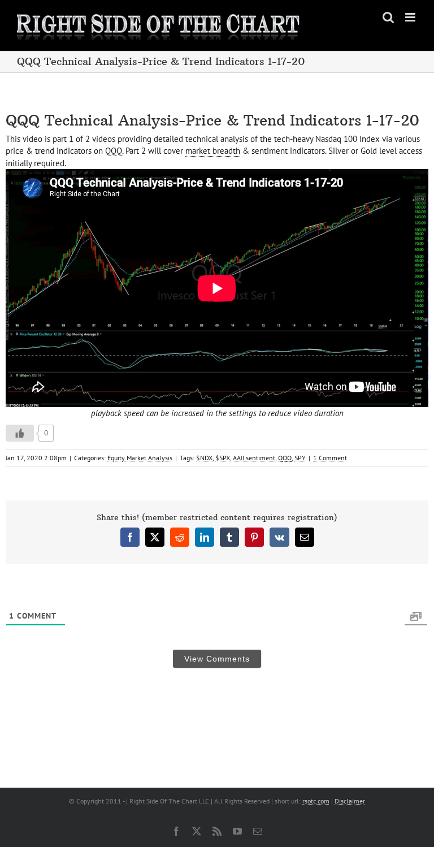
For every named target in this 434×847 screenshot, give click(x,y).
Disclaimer (350, 801)
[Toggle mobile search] (388, 17)
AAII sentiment (254, 457)
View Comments (217, 658)
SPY (300, 457)
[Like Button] (20, 433)
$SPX (222, 457)
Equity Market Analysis (139, 457)
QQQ (285, 457)
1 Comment (330, 457)
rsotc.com (315, 801)
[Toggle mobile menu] (411, 17)
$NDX (204, 457)
